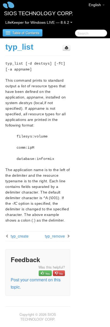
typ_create (20, 236)
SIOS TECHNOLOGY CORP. (38, 13)
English (95, 5)
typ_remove (55, 236)
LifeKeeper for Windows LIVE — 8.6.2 (37, 22)
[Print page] (66, 48)
